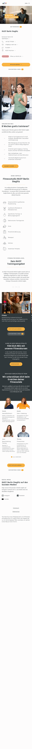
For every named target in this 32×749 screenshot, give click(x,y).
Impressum (16, 508)
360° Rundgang (14, 26)
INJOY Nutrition (9, 50)
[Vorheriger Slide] (2, 22)
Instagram (7, 495)
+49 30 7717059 (9, 41)
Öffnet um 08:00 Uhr (11, 56)
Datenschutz (16, 511)
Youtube (6, 499)
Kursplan (7, 47)
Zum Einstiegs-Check (14, 69)
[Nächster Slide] (8, 22)
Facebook (21, 495)
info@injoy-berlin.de (10, 44)
